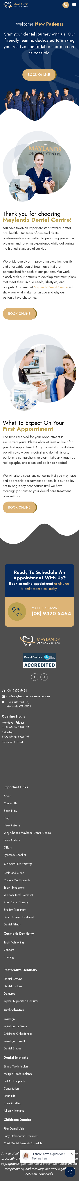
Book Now (10, 811)
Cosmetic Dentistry (19, 933)
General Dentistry (18, 864)
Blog (6, 818)
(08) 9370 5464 (51, 613)
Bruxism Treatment (15, 910)
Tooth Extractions (14, 888)
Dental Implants (16, 1057)
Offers (8, 847)
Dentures (9, 993)
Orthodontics (14, 1010)
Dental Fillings (12, 924)
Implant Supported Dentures (21, 1001)
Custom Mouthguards (17, 880)
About (7, 796)
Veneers (9, 950)
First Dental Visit (14, 1129)
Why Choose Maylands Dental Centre (27, 833)
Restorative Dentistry (20, 970)
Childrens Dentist (17, 1119)
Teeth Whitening (14, 942)
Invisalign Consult (14, 1041)
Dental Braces (12, 1048)
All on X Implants (14, 1111)
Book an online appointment (31, 583)
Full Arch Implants (14, 1081)
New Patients (12, 825)
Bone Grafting (12, 1103)
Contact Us (10, 803)
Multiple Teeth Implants (18, 1074)
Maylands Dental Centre (51, 287)
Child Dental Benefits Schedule (23, 1143)
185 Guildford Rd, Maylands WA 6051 (18, 704)
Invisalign (9, 1019)
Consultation (11, 1088)
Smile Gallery (12, 840)
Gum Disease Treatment (19, 917)
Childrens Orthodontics (18, 1034)
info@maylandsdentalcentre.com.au (28, 696)
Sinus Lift (9, 1096)
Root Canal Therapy (16, 902)
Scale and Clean (14, 873)
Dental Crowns (13, 979)
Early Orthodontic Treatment (21, 1136)
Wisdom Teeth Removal (18, 895)
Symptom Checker (15, 855)
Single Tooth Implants (17, 1066)
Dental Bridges (13, 986)
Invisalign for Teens (15, 1026)
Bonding (9, 957)
